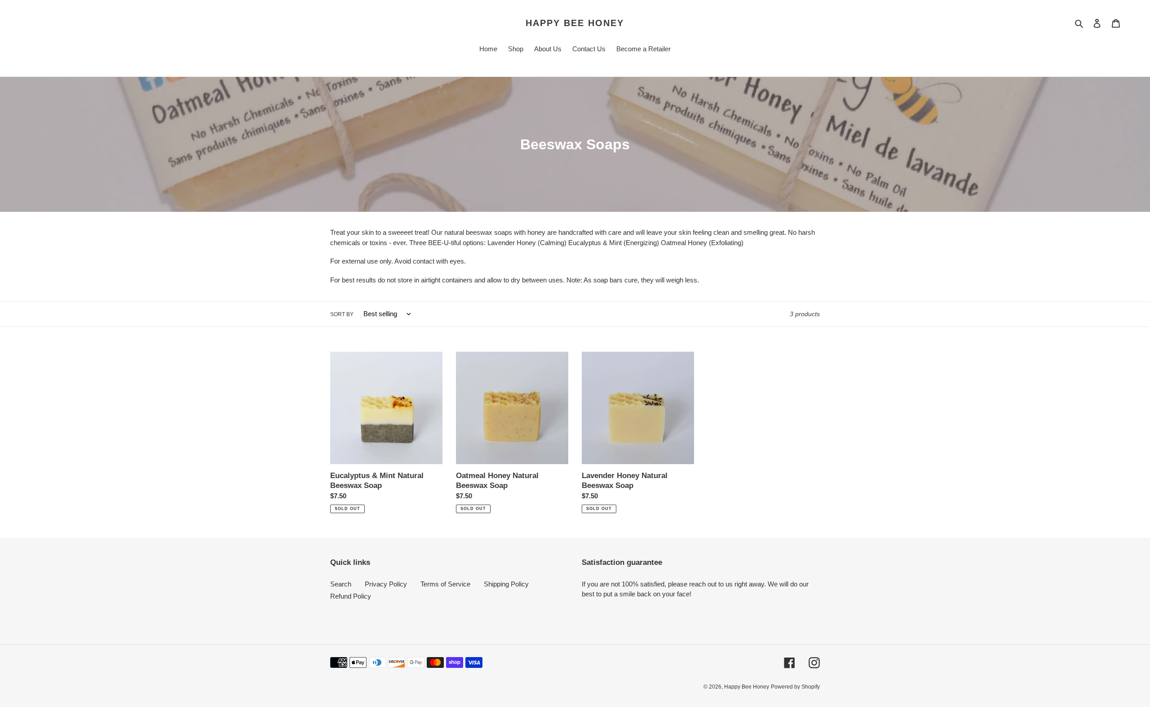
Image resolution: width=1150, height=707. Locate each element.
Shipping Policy (506, 584)
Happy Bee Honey (575, 23)
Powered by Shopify (795, 687)
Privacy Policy (386, 584)
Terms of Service (445, 584)
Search (340, 584)
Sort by (342, 314)
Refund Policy (350, 596)
